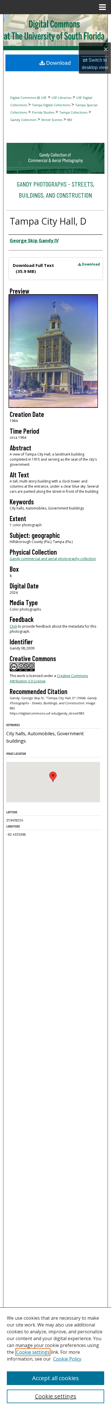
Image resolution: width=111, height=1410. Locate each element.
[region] (55, 1358)
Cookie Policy (67, 1359)
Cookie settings (33, 1352)
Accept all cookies (55, 1378)
